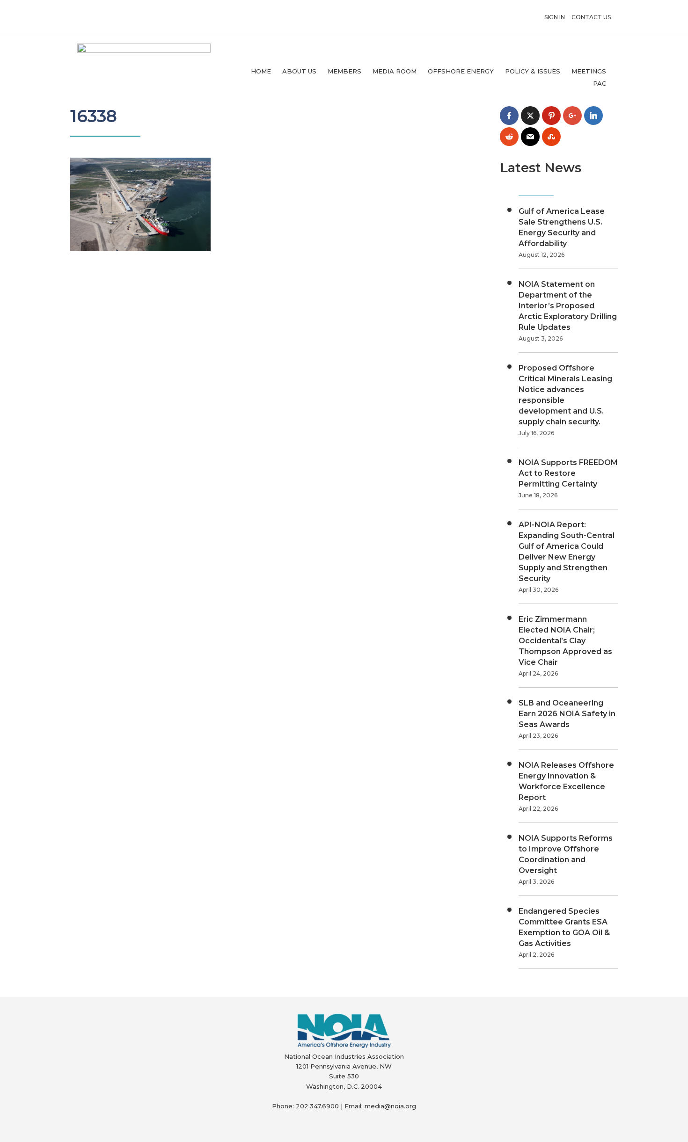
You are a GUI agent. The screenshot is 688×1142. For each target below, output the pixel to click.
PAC (599, 83)
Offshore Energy (461, 71)
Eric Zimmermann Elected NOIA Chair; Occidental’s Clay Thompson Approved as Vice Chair (565, 641)
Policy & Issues (532, 71)
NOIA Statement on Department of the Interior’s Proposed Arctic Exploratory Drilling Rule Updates (568, 306)
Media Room (395, 71)
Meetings (588, 71)
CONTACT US (591, 17)
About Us (299, 71)
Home (261, 71)
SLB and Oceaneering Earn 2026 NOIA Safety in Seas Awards (567, 713)
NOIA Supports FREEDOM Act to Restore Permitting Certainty (568, 473)
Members (344, 71)
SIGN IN (554, 17)
